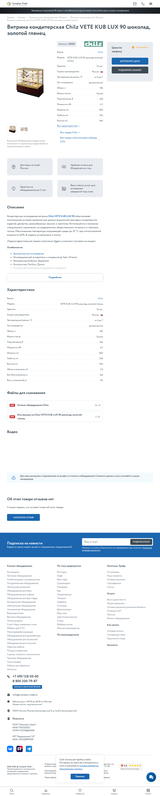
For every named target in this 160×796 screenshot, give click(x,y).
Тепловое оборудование (19, 576)
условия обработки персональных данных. (79, 767)
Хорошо (80, 776)
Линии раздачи (14, 621)
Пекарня (61, 598)
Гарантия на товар (116, 638)
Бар (59, 591)
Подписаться (141, 541)
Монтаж (111, 614)
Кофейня (61, 602)
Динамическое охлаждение (28, 254)
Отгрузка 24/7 (114, 611)
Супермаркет (63, 583)
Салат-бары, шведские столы (22, 624)
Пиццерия (62, 587)
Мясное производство (68, 628)
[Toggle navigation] (150, 3)
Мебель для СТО (16, 628)
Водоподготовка (15, 613)
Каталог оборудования (19, 566)
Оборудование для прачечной (22, 639)
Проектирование (115, 603)
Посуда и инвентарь (17, 650)
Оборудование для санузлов (21, 643)
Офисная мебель (15, 647)
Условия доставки (116, 635)
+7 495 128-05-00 (25, 676)
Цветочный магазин (67, 617)
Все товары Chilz (68, 132)
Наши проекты (114, 576)
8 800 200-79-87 (24, 681)
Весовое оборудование (19, 617)
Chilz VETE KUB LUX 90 (61, 216)
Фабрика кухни (64, 624)
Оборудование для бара (19, 591)
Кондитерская (64, 594)
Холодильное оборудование (21, 602)
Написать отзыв (23, 517)
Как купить (113, 625)
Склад (60, 621)
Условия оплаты (115, 631)
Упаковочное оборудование (21, 609)
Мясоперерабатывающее (20, 632)
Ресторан (62, 572)
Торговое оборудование (19, 658)
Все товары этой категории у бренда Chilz (78, 139)
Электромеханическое (18, 587)
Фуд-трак (62, 613)
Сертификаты (114, 583)
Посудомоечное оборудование (22, 583)
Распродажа (13, 572)
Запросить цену (130, 61)
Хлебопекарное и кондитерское (23, 579)
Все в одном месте (116, 599)
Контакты (112, 645)
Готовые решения (116, 579)
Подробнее (55, 277)
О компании (113, 572)
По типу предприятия (69, 566)
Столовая (62, 606)
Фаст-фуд (62, 579)
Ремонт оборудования (118, 618)
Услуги (111, 593)
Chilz (100, 52)
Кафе (59, 576)
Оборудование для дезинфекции (23, 636)
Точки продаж (14, 662)
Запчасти (11, 669)
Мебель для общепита (18, 665)
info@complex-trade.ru (25, 695)
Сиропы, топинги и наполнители (23, 654)
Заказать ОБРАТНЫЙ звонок (27, 687)
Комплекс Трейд (116, 566)
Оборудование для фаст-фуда (22, 598)
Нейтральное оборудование (21, 606)
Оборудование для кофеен (20, 594)
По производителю (68, 635)
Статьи (110, 587)
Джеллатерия (64, 609)
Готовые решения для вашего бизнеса (126, 607)
